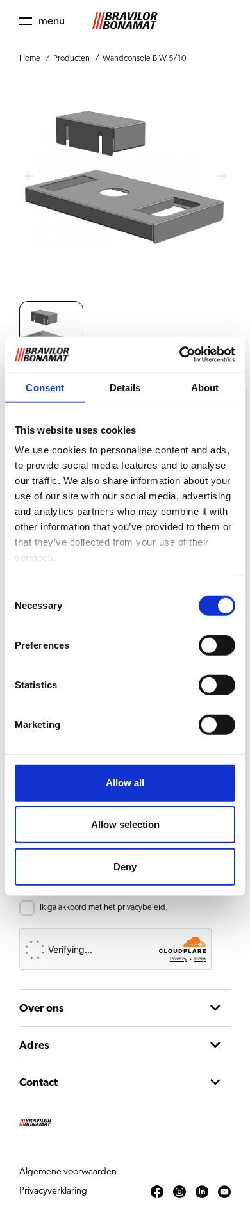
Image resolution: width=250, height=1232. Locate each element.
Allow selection (125, 824)
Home (29, 58)
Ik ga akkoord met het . (104, 908)
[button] (42, 20)
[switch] (217, 645)
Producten (71, 58)
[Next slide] (221, 176)
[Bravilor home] (125, 20)
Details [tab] (125, 387)
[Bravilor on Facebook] (157, 1192)
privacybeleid (141, 908)
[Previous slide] (28, 176)
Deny (125, 866)
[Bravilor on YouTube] (224, 1192)
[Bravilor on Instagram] (179, 1192)
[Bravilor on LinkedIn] (202, 1192)
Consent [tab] (45, 387)
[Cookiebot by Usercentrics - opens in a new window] (179, 354)
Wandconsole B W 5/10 (144, 58)
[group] (51, 333)
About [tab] (205, 387)
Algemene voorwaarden (68, 1171)
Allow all (125, 782)
